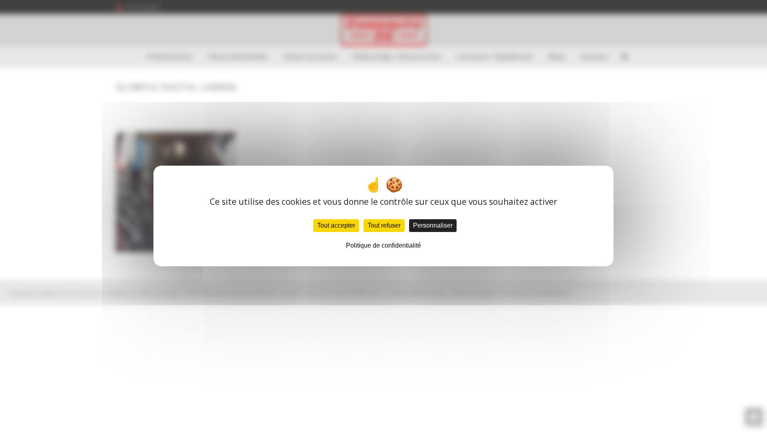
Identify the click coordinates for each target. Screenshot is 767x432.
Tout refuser (384, 225)
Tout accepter (336, 225)
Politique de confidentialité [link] (383, 245)
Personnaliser (433, 225)
